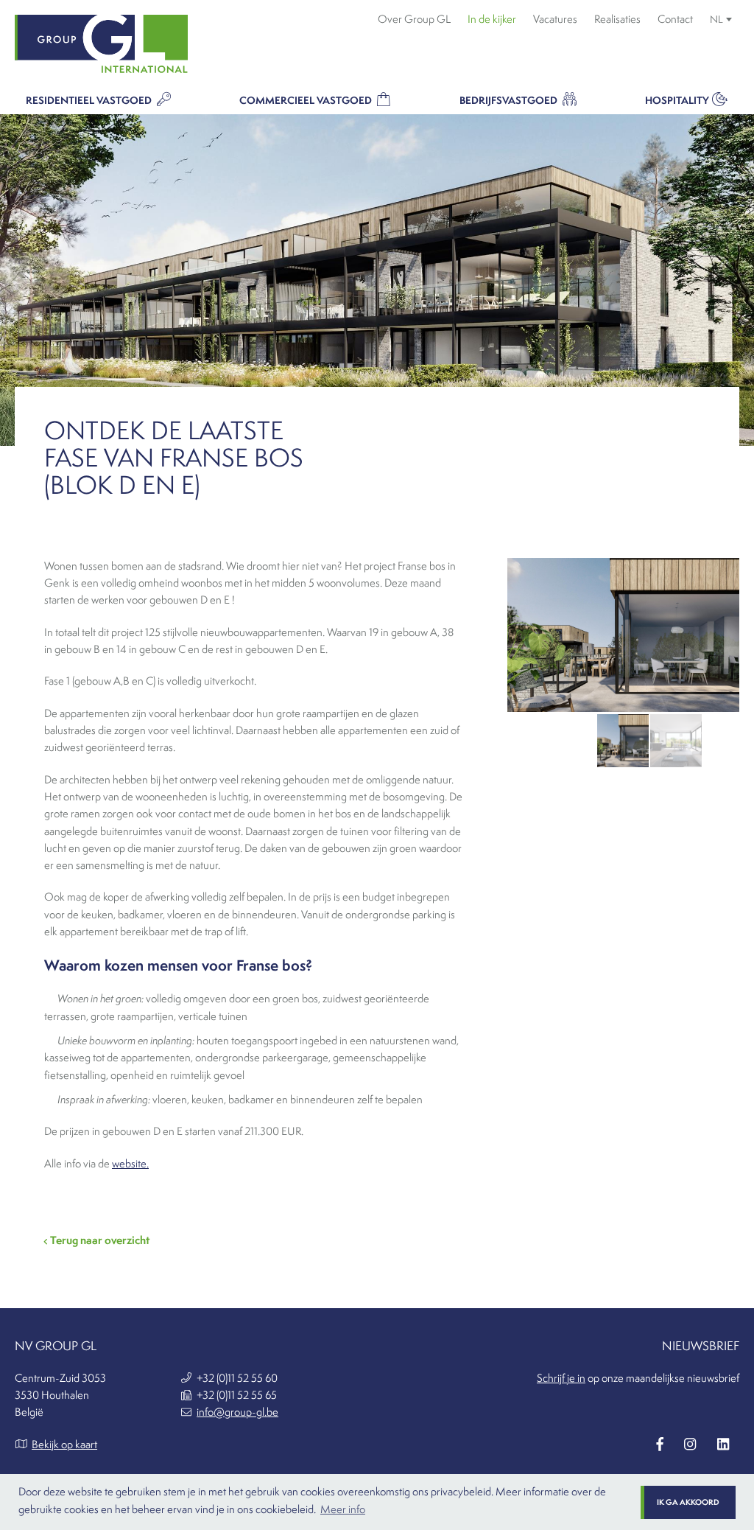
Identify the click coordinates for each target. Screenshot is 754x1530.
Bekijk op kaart (64, 1444)
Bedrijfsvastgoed (509, 101)
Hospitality (677, 101)
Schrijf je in (561, 1378)
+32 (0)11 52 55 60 (237, 1378)
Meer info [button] (342, 1509)
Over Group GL (414, 19)
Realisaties (617, 19)
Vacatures (555, 19)
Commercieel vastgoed (306, 101)
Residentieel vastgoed (90, 101)
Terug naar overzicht (98, 1240)
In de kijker (492, 19)
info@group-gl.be (237, 1412)
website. (130, 1163)
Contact (675, 19)
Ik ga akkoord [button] (688, 1502)
